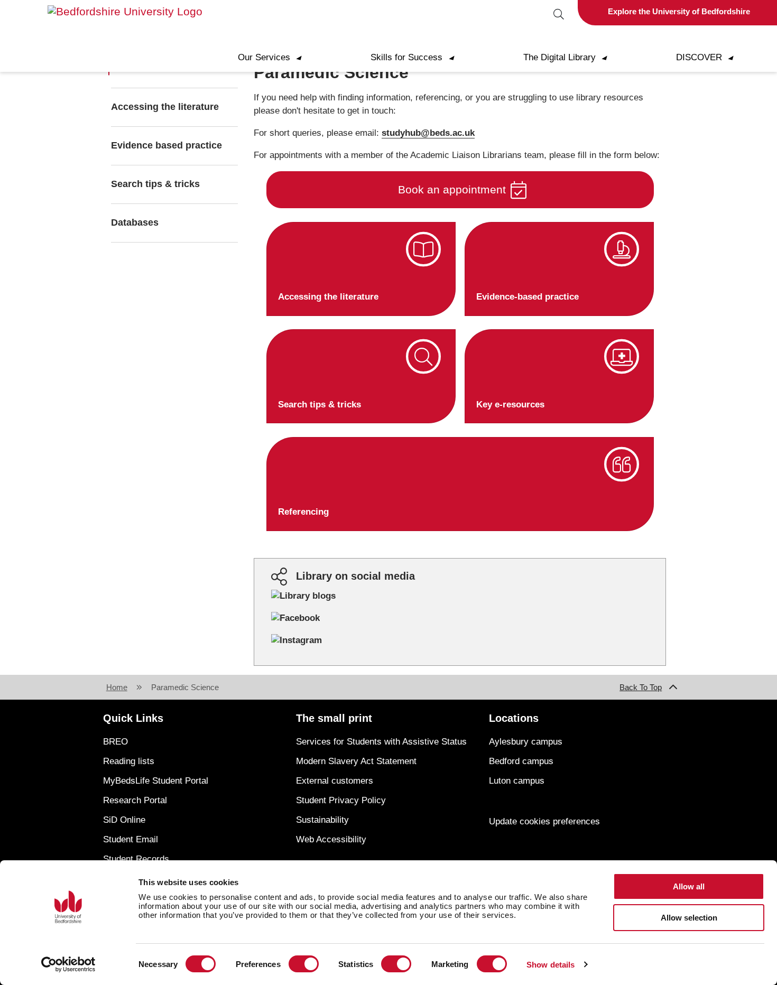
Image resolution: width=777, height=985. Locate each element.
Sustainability (322, 820)
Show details (550, 964)
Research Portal (135, 800)
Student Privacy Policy (341, 800)
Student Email (130, 839)
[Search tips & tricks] (423, 357)
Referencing (303, 512)
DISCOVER (709, 57)
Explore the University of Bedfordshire (679, 11)
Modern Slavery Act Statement (356, 761)
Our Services (274, 57)
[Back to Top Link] (673, 687)
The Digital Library (569, 57)
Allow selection (689, 917)
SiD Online (124, 820)
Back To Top (640, 687)
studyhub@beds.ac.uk (428, 133)
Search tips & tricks (155, 184)
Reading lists (128, 761)
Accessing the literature (165, 106)
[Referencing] (621, 464)
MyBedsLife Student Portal (155, 781)
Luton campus (516, 781)
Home (116, 687)
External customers (334, 781)
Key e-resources (510, 404)
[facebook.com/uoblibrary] (295, 618)
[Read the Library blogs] (303, 596)
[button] (460, 189)
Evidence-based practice (527, 297)
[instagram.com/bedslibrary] (296, 640)
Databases (135, 222)
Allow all (689, 886)
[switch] (304, 963)
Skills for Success (416, 57)
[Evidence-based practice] (621, 249)
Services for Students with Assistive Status (381, 742)
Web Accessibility (331, 839)
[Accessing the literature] (423, 249)
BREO (115, 742)
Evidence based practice (166, 145)
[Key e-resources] (621, 357)
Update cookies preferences (544, 821)
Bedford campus (521, 761)
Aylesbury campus (525, 742)
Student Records (136, 859)
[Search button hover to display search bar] (558, 15)
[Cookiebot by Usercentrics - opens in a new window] (68, 964)
